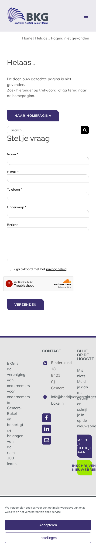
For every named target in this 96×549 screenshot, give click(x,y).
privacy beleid (56, 269)
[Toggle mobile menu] (86, 16)
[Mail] (46, 440)
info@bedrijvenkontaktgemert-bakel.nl (52, 399)
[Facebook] (46, 417)
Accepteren (48, 525)
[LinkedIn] (46, 429)
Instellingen (48, 538)
